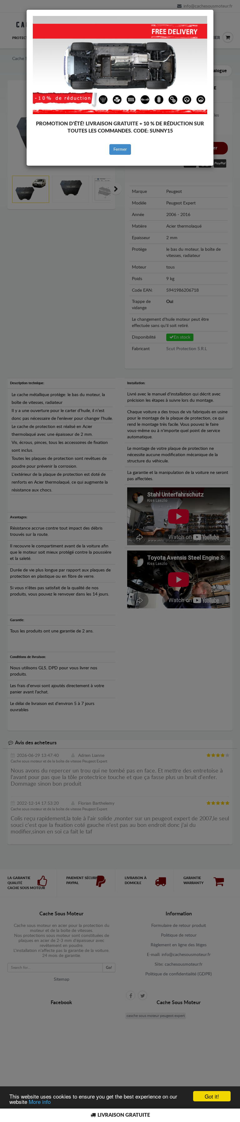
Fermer (120, 149)
